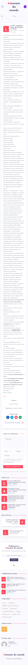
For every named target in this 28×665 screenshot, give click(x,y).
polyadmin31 (12, 642)
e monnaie (5, 608)
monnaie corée (6, 614)
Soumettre (14, 559)
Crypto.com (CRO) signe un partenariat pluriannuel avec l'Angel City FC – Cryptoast (17, 482)
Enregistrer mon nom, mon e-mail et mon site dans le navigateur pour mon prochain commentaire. (13, 461)
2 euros (4, 603)
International (13, 608)
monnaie (19, 611)
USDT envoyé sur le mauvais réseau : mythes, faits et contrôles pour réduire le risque (16, 578)
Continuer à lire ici (16, 330)
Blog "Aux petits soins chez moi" (10, 605)
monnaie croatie (16, 614)
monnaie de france (7, 617)
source (5, 396)
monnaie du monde (17, 408)
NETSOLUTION (18, 658)
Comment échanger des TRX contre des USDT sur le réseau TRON (16, 585)
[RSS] (14, 565)
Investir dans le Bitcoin (8, 611)
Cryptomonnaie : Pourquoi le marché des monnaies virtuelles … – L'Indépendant (17, 506)
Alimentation (12, 603)
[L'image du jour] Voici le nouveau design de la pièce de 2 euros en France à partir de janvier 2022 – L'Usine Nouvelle (16, 498)
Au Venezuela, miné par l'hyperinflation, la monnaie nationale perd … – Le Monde (17, 490)
